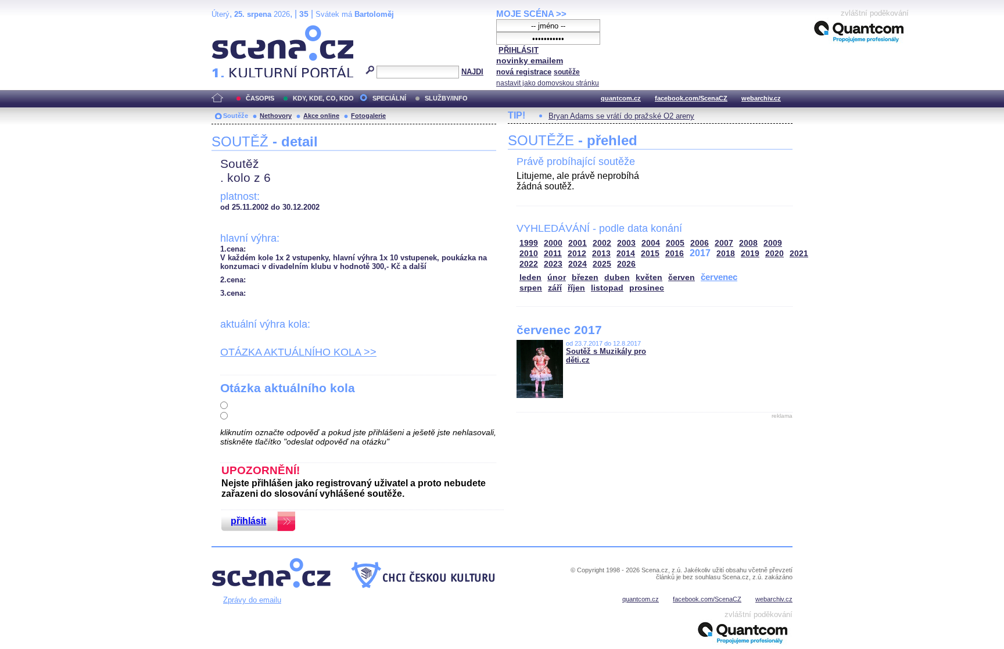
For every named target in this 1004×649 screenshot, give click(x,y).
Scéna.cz (231, 30)
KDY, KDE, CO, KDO (323, 98)
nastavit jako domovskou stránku (547, 83)
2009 (772, 243)
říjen (576, 288)
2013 (601, 253)
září (555, 288)
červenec (719, 277)
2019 (750, 253)
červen (681, 277)
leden (530, 277)
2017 (700, 253)
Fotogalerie (368, 115)
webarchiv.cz (761, 98)
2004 (650, 243)
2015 (650, 253)
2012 (577, 253)
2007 (724, 243)
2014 (625, 253)
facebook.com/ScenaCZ (691, 98)
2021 (799, 253)
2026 (626, 264)
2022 (528, 264)
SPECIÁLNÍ (389, 98)
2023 (553, 264)
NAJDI (472, 71)
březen (585, 277)
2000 (553, 243)
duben (617, 277)
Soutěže (235, 115)
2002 (602, 243)
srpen (530, 288)
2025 (602, 264)
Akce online (321, 115)
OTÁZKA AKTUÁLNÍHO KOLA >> (298, 352)
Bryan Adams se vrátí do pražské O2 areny (621, 116)
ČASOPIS (260, 98)
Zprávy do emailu (252, 600)
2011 (553, 253)
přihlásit (248, 521)
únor (556, 277)
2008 (748, 243)
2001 (577, 243)
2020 (774, 253)
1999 (528, 243)
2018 (725, 253)
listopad (607, 288)
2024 (577, 264)
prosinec (646, 288)
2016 (674, 253)
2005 (675, 243)
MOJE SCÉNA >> (531, 14)
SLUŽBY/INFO (446, 98)
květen (649, 277)
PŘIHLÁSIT (519, 50)
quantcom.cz (621, 98)
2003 (626, 243)
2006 (699, 243)
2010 (528, 253)
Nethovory (276, 115)
